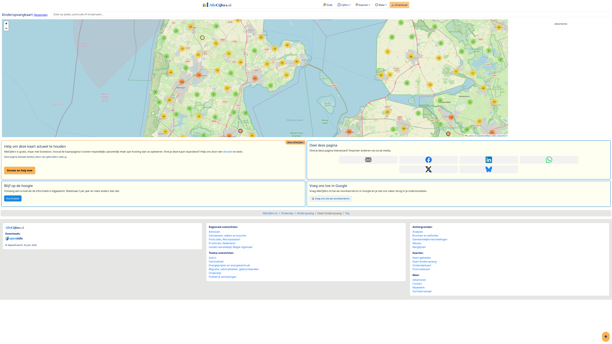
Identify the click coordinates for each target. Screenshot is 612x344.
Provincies (215, 243)
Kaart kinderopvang (424, 261)
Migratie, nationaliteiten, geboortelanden (234, 269)
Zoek (329, 5)
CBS (494, 135)
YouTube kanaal (421, 291)
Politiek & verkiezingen (222, 277)
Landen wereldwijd (220, 247)
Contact (417, 283)
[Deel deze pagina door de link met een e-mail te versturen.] (368, 160)
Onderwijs (215, 273)
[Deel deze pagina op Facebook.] (428, 160)
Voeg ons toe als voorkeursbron (332, 198)
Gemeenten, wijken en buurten (227, 235)
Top (347, 213)
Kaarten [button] (363, 5)
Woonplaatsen (231, 239)
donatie (228, 151)
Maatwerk (418, 287)
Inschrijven (12, 198)
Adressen (214, 231)
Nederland (228, 243)
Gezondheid (216, 261)
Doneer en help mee (19, 170)
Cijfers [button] (344, 5)
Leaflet (470, 135)
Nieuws (416, 243)
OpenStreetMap (483, 135)
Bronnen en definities (425, 235)
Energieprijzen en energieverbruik (229, 265)
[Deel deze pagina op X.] (428, 169)
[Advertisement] (561, 50)
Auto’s (212, 257)
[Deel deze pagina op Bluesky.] (488, 169)
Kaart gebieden (421, 257)
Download (400, 5)
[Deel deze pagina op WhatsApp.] (549, 160)
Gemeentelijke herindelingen (429, 239)
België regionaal (242, 247)
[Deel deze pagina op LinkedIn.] (488, 160)
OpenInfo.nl (502, 135)
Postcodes (215, 239)
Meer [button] (381, 5)
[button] (435, 27)
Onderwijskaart (421, 265)
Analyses (417, 231)
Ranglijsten (419, 247)
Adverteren (419, 280)
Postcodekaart (421, 269)
